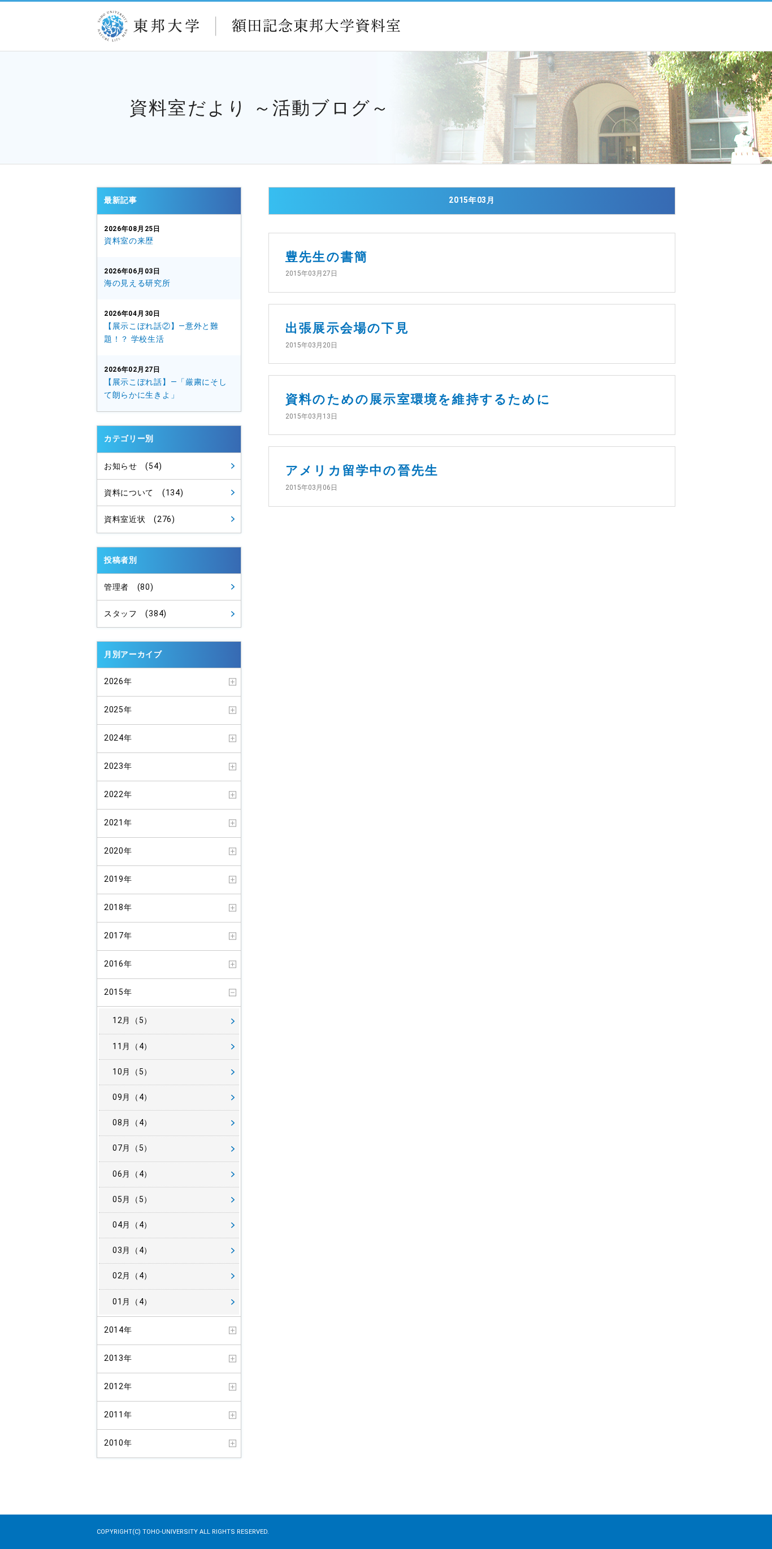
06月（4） (132, 1173)
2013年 (118, 1358)
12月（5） (132, 1020)
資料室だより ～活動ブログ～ (259, 108)
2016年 (118, 963)
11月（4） (132, 1046)
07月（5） (132, 1147)
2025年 (118, 709)
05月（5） (132, 1199)
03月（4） (132, 1250)
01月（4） (132, 1301)
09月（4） (132, 1097)
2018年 (118, 907)
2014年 (118, 1329)
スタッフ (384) (135, 613)
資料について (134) (143, 492)
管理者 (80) (129, 586)
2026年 (118, 681)
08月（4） (132, 1122)
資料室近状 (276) (139, 519)
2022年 (118, 794)
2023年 (118, 766)
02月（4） (132, 1275)
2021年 (118, 822)
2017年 (118, 935)
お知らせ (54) (133, 466)
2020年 (118, 850)
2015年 (118, 992)
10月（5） (132, 1071)
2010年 (118, 1442)
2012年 (118, 1386)
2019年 (118, 879)
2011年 (118, 1414)
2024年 (118, 737)
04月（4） (132, 1224)
